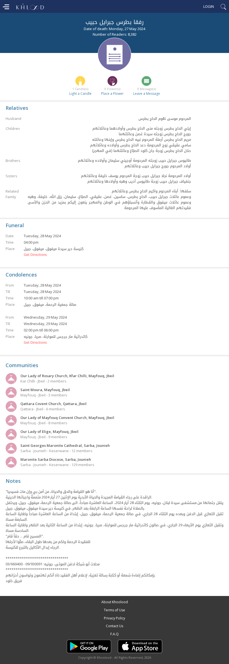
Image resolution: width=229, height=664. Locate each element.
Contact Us (114, 626)
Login (208, 6)
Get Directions (35, 255)
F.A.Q (114, 634)
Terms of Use (114, 610)
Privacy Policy (114, 618)
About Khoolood (114, 602)
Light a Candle (80, 93)
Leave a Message (146, 93)
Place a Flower (112, 93)
